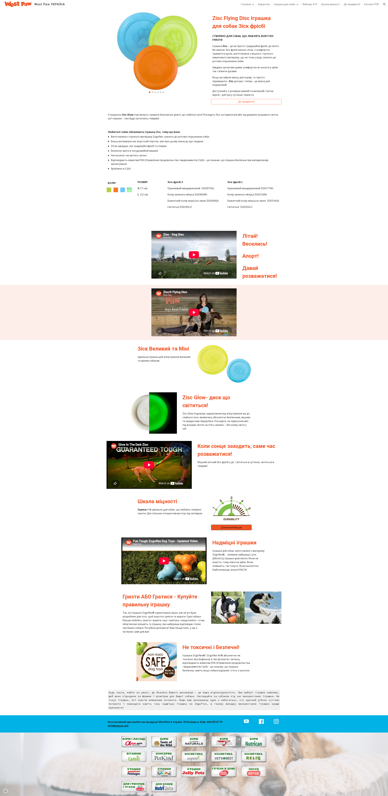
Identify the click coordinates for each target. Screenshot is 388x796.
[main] (246, 22)
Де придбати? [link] (352, 4)
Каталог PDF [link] (371, 4)
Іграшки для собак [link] (284, 4)
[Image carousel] (157, 52)
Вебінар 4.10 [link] (310, 4)
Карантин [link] (264, 4)
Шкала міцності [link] (330, 4)
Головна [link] (246, 4)
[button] (384, 4)
